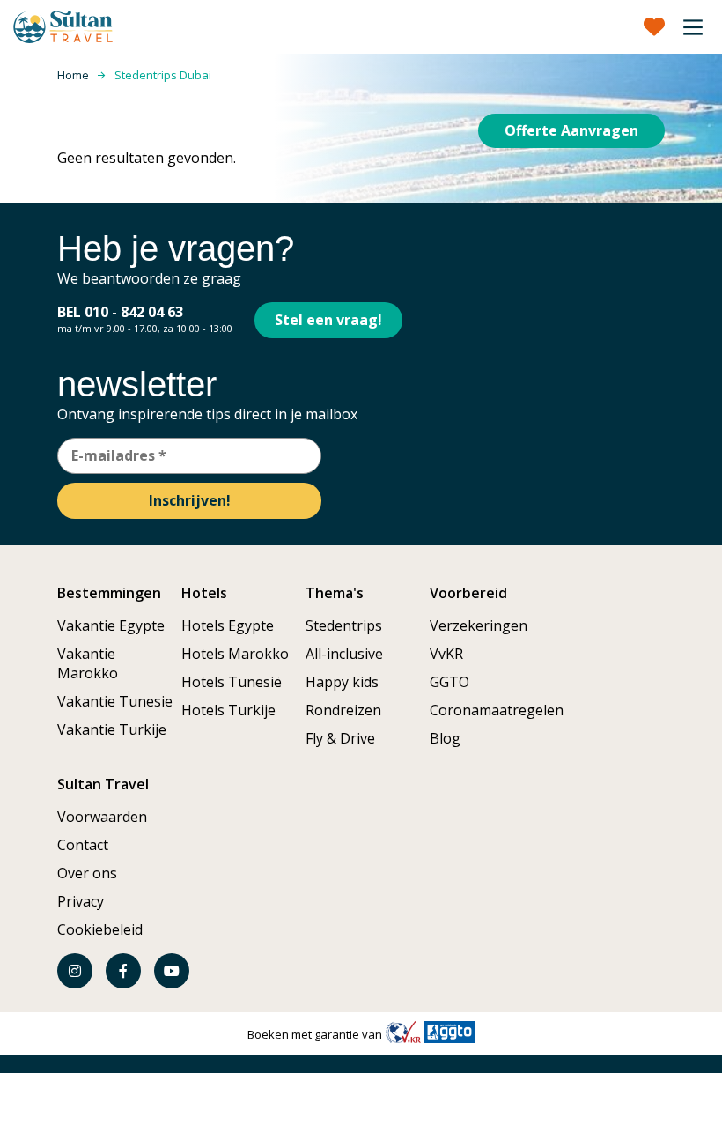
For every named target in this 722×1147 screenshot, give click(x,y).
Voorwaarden (102, 816)
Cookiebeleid (100, 929)
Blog (445, 738)
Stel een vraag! (328, 319)
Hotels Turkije (228, 710)
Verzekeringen (478, 625)
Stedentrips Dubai (162, 75)
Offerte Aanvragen (571, 130)
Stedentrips (344, 625)
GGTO (449, 682)
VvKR (446, 653)
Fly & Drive (340, 738)
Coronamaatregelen (497, 710)
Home (73, 75)
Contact (82, 845)
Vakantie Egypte (111, 625)
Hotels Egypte (227, 625)
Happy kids (342, 682)
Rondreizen (343, 710)
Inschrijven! (190, 500)
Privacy (80, 901)
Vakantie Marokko (87, 663)
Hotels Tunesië (231, 682)
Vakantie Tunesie (115, 701)
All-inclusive (344, 653)
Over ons (87, 873)
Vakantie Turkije (111, 729)
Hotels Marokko (235, 653)
